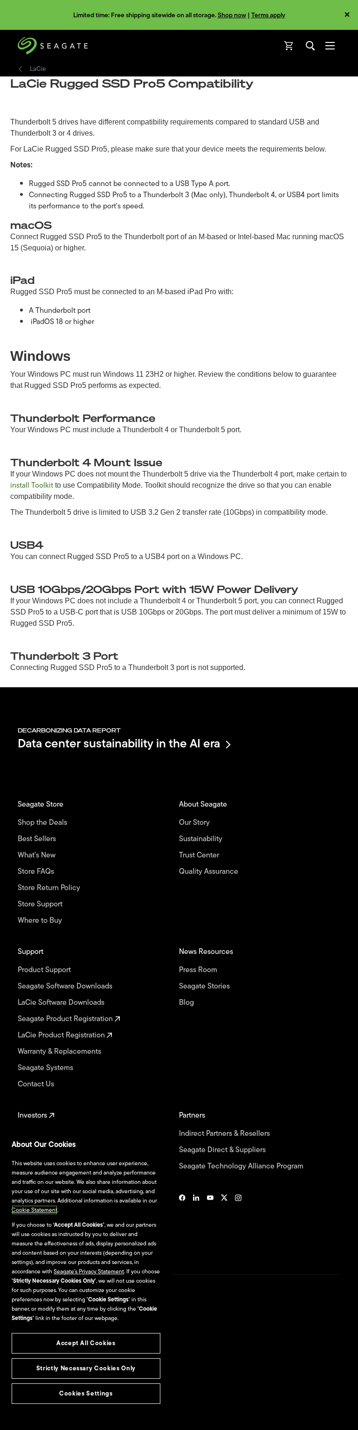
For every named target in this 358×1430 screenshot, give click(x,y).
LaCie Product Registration (62, 1035)
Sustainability (201, 839)
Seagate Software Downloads (66, 986)
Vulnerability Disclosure (47, 1392)
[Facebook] (182, 1223)
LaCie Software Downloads (62, 1002)
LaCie (38, 69)
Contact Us (37, 1084)
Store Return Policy (50, 888)
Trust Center (200, 855)
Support (31, 951)
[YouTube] (210, 1223)
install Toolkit (31, 485)
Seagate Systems (46, 1068)
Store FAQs (37, 871)
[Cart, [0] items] (289, 45)
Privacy (26, 1376)
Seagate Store (41, 804)
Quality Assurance (209, 871)
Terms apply (268, 15)
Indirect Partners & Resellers (225, 1133)
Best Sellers (38, 839)
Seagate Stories (205, 986)
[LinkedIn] (196, 1223)
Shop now (232, 15)
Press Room (199, 970)
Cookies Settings (39, 1407)
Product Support (45, 970)
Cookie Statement (34, 1210)
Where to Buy (41, 920)
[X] (224, 1223)
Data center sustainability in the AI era (119, 744)
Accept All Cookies (86, 1343)
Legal (24, 1360)
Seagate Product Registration (66, 1019)
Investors (33, 1115)
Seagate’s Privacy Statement (89, 1271)
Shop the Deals (44, 822)
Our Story (195, 822)
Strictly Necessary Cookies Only (86, 1368)
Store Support (41, 904)
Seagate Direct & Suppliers (223, 1150)
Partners (193, 1115)
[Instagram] (238, 1223)
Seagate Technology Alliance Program (242, 1166)
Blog (187, 1002)
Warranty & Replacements (60, 1051)
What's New (37, 855)
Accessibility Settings (44, 1414)
